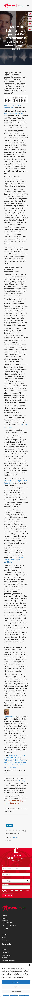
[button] (29, 965)
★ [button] (7, 830)
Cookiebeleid (6, 995)
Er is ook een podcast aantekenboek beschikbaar (14, 559)
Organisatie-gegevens (24, 995)
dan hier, (22, 781)
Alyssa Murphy (9, 105)
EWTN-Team (5, 958)
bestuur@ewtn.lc (11, 925)
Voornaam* (5, 866)
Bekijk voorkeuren (16, 991)
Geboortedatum (6, 878)
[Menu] (28, 5)
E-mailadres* (5, 884)
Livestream (5, 940)
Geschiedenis (6, 955)
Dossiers (4, 934)
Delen (10, 825)
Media (4, 937)
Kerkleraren (16, 837)
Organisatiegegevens (8, 961)
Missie (4, 950)
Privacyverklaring (14, 995)
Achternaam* (6, 872)
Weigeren (16, 987)
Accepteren (16, 982)
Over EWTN (5, 952)
